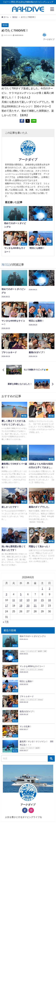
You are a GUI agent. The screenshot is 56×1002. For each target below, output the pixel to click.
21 (35, 605)
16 (49, 600)
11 (13, 600)
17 (6, 605)
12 (20, 600)
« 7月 (6, 622)
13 (28, 600)
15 (42, 600)
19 (20, 605)
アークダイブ (48, 39)
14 (35, 600)
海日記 (5, 25)
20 (28, 605)
